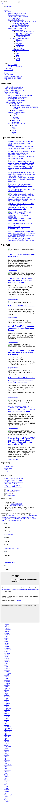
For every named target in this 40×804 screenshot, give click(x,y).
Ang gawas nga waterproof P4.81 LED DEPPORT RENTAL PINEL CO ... (19, 219)
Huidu (17, 56)
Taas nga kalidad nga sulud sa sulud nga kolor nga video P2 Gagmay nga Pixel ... (21, 199)
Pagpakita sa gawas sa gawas (16, 15)
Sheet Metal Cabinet (22, 36)
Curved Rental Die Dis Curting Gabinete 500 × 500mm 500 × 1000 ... (21, 190)
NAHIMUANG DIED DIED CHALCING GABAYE (24, 34)
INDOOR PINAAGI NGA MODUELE (24, 21)
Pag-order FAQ (12, 65)
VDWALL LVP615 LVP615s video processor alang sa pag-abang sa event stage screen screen (21, 380)
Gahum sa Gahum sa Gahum (20, 38)
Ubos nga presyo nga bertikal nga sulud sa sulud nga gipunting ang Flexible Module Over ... (20, 167)
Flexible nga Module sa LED (20, 26)
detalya (16, 270)
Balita (6, 61)
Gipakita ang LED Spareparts (17, 28)
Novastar (18, 51)
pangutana (11, 270)
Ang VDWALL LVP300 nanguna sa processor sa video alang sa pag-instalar (21, 328)
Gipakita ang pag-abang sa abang (18, 16)
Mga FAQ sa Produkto (15, 66)
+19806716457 (8, 534)
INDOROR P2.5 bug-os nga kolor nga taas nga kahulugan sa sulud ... (21, 157)
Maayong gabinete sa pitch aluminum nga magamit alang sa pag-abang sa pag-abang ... (21, 147)
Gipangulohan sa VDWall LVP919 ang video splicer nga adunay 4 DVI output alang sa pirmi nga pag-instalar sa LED (21, 441)
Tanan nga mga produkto (14, 520)
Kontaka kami (8, 70)
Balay (6, 10)
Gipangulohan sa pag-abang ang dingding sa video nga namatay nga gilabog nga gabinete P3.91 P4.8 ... (21, 179)
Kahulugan (19, 43)
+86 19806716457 (16, 504)
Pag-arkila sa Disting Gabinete (24, 31)
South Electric (20, 45)
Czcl (17, 41)
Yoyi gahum (19, 48)
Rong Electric (20, 46)
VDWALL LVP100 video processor (21, 306)
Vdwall (18, 60)
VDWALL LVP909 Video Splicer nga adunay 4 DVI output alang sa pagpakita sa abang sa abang (21, 409)
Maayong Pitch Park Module (20, 25)
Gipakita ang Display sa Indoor (17, 13)
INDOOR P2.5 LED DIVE (20, 515)
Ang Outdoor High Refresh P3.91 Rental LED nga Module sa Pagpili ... (20, 208)
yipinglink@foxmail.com (15, 505)
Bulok (17, 55)
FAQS (6, 469)
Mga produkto (8, 11)
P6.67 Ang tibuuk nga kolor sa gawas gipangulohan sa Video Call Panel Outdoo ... (21, 239)
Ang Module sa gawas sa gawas (21, 23)
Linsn (17, 53)
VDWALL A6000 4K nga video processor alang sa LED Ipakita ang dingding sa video (20, 280)
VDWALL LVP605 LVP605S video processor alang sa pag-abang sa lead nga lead (21, 352)
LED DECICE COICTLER (20, 50)
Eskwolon (8, 515)
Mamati (18, 58)
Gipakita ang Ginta (17, 30)
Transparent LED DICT (15, 18)
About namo (8, 68)
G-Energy (18, 40)
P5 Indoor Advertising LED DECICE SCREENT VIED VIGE (19, 227)
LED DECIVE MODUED (16, 20)
